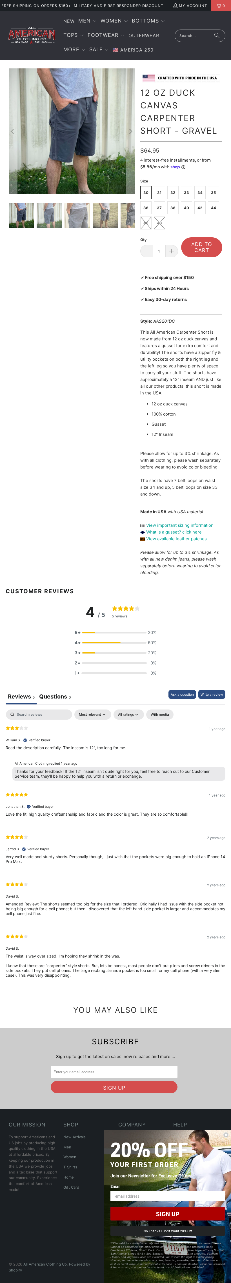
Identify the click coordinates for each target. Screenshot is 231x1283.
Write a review (212, 694)
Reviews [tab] (21, 696)
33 (186, 192)
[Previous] (12, 131)
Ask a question (182, 694)
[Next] (130, 131)
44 (213, 208)
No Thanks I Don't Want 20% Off (167, 1231)
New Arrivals (74, 1137)
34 (200, 192)
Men (67, 1147)
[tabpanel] (115, 848)
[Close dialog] (226, 1135)
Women (69, 1157)
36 (145, 208)
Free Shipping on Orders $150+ (36, 5)
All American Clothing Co (45, 1264)
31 (159, 192)
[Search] (216, 36)
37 (159, 208)
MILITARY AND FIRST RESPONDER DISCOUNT (118, 5)
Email (115, 1186)
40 (186, 208)
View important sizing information (179, 525)
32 (172, 192)
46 (145, 223)
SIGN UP (167, 1214)
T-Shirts (70, 1167)
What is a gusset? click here (174, 532)
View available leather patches (176, 538)
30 (145, 192)
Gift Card (71, 1187)
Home (68, 1177)
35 (213, 192)
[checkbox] (160, 714)
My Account (193, 5)
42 (199, 208)
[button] (87, 21)
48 (159, 223)
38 (173, 208)
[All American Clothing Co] (32, 35)
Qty (143, 239)
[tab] (55, 697)
